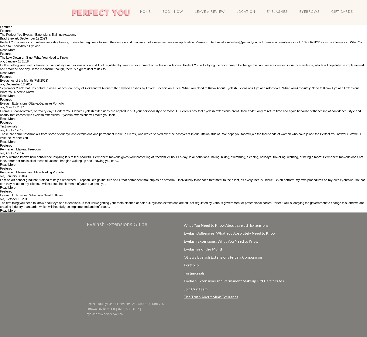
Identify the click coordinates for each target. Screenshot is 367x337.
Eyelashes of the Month (203, 249)
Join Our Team (195, 289)
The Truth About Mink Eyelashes (211, 297)
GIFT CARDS (342, 12)
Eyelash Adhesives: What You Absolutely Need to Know (230, 233)
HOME (145, 12)
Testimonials (194, 273)
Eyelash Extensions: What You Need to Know (221, 241)
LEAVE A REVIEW (210, 12)
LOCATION (245, 12)
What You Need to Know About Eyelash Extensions (226, 225)
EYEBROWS (309, 12)
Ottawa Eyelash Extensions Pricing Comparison (223, 257)
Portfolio (191, 265)
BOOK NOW (172, 12)
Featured (6, 31)
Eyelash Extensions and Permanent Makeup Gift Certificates (234, 281)
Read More (8, 50)
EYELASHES (277, 12)
